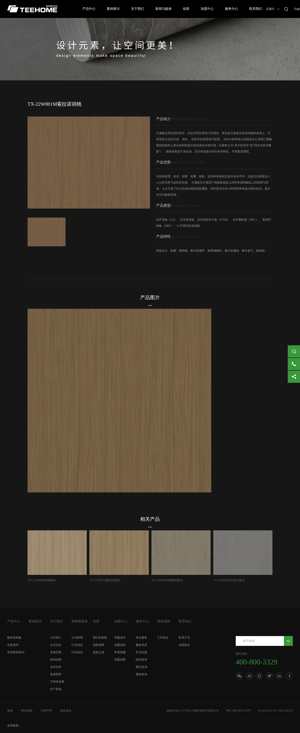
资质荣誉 (55, 674)
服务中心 (231, 8)
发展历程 (55, 652)
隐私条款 (66, 710)
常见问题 (141, 652)
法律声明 (46, 710)
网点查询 (141, 667)
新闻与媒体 (163, 8)
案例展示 (113, 8)
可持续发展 (57, 681)
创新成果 (98, 644)
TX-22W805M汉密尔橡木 (229, 580)
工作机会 (163, 637)
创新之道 (98, 652)
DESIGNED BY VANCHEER (275, 710)
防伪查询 (141, 659)
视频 (10, 710)
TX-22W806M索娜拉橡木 (167, 580)
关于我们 (137, 8)
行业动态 (77, 644)
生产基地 (55, 689)
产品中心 (89, 8)
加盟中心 (207, 8)
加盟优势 (120, 659)
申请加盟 (120, 652)
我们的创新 (100, 637)
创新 (186, 8)
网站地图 (26, 710)
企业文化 (55, 644)
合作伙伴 (55, 667)
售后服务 (141, 637)
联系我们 (255, 8)
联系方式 (184, 637)
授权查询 (141, 674)
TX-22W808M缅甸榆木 (42, 580)
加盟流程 (120, 644)
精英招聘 (163, 621)
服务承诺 (141, 644)
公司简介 (55, 637)
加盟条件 (120, 637)
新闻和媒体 (79, 621)
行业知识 (77, 652)
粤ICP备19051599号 (238, 710)
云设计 (270, 8)
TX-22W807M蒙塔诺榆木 (105, 580)
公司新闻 (77, 637)
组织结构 (55, 659)
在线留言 (184, 644)
